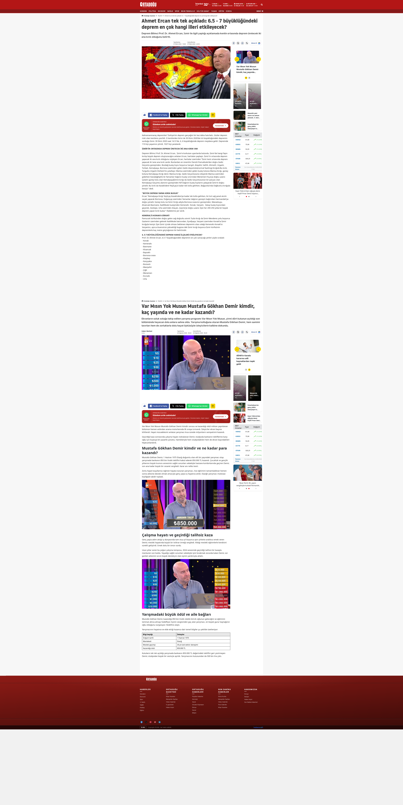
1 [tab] (246, 196)
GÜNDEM (143, 11)
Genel (194, 710)
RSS (143, 727)
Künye (246, 694)
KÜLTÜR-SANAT (203, 11)
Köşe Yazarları (170, 696)
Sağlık (142, 705)
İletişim (246, 696)
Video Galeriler (171, 702)
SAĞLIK (170, 11)
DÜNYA (229, 11)
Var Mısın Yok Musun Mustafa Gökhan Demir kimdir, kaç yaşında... (247, 69)
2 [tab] (249, 78)
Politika (142, 707)
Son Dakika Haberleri (251, 702)
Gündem (142, 694)
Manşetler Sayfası (172, 699)
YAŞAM (214, 11)
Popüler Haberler (197, 696)
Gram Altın (239, 3)
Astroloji (195, 699)
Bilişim (194, 713)
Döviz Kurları (222, 696)
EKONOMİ (161, 11)
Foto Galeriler (222, 704)
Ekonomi (142, 696)
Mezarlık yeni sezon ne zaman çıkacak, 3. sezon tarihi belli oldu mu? (254, 115)
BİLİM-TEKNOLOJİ (188, 11)
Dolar (215, 3)
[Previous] (237, 59)
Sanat (194, 702)
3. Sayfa (142, 702)
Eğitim (142, 710)
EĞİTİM (221, 11)
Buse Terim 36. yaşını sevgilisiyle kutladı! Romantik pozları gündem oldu (247, 484)
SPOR (177, 11)
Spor (141, 699)
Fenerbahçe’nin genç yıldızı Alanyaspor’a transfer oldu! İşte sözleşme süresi (254, 126)
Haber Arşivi (170, 707)
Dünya (194, 707)
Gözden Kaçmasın (198, 704)
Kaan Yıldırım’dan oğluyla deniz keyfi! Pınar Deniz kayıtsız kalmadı (248, 192)
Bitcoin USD (251, 3)
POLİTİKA (152, 11)
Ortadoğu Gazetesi (149, 16)
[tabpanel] (247, 62)
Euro (226, 3)
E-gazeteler (170, 704)
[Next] (258, 59)
